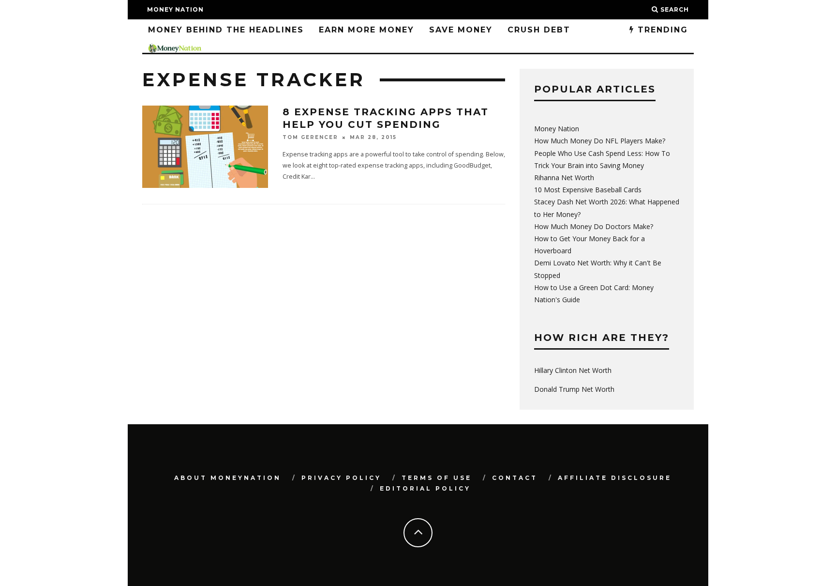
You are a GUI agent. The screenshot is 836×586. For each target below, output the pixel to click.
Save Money (461, 29)
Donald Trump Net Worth (574, 389)
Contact (514, 477)
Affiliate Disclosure (615, 477)
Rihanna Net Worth (564, 177)
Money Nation (175, 9)
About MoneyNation (227, 477)
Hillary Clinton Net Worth (573, 370)
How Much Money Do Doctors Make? (593, 226)
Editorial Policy (425, 488)
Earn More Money (366, 29)
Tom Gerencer (310, 137)
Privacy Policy (341, 477)
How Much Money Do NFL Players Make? (599, 140)
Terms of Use (437, 477)
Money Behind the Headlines (226, 29)
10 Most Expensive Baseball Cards (588, 189)
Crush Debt (539, 29)
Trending (661, 29)
